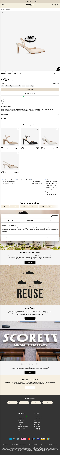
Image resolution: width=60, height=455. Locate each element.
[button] (8, 188)
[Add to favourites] (2, 13)
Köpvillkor (47, 402)
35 (2, 86)
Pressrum (36, 424)
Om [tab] (49, 220)
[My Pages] (52, 5)
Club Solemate (23, 402)
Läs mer (30, 318)
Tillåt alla (49, 237)
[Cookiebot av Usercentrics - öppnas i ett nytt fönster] (52, 216)
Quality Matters (38, 416)
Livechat (22, 416)
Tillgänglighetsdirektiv (23, 426)
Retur (19, 424)
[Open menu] (2, 5)
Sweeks (33, 206)
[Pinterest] (39, 429)
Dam (4, 71)
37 (10, 86)
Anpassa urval (29, 237)
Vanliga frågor (21, 420)
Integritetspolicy (22, 428)
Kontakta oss (11, 402)
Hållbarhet (37, 422)
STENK (43, 206)
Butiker (35, 402)
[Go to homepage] (30, 5)
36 (6, 86)
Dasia (5, 206)
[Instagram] (37, 429)
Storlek (2, 83)
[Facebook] (35, 429)
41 (27, 86)
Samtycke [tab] (10, 220)
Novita (24, 206)
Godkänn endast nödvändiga (11, 237)
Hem (1, 71)
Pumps (10, 71)
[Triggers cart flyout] (57, 5)
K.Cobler (14, 206)
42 (31, 86)
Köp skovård (30, 262)
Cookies (20, 430)
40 (23, 86)
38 (15, 86)
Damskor (6, 71)
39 (19, 86)
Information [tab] (30, 220)
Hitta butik (30, 372)
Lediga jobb (37, 426)
